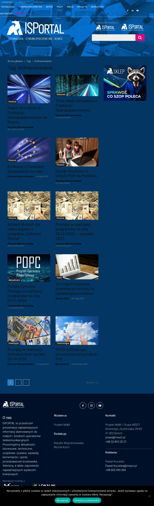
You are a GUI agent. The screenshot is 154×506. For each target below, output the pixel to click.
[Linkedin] (132, 10)
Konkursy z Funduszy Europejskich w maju (26, 169)
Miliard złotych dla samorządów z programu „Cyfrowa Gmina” (24, 231)
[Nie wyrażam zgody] (149, 496)
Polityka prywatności (86, 500)
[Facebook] (128, 10)
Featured (61, 94)
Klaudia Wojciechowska (21, 127)
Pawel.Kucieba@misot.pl (121, 466)
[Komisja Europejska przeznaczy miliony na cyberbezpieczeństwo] (77, 266)
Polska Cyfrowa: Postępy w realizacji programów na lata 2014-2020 (25, 293)
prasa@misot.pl (115, 437)
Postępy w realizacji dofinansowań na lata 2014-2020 (26, 354)
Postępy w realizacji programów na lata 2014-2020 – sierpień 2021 (75, 231)
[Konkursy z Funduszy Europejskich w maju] (29, 150)
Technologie (63, 343)
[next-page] (26, 382)
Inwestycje (14, 343)
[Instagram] (91, 405)
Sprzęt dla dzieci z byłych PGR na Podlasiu (76, 173)
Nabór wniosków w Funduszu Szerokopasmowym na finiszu (27, 115)
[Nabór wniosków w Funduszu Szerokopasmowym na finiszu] (29, 89)
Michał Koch (62, 298)
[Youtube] (137, 10)
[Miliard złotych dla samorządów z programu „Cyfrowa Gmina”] (29, 205)
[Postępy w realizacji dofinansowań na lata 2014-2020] (29, 330)
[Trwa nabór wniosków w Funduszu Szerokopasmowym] (77, 85)
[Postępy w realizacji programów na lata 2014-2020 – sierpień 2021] (77, 205)
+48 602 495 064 (115, 470)
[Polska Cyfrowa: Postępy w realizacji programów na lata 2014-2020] (29, 268)
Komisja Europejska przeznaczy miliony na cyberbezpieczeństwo (75, 289)
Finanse (12, 101)
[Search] (140, 37)
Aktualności (14, 280)
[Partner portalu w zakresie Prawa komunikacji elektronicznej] (133, 27)
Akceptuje (63, 500)
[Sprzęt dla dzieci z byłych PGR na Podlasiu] (77, 152)
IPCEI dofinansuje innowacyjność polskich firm (76, 354)
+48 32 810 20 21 (116, 441)
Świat (59, 277)
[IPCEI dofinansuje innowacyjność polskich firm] (77, 330)
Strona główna (15, 61)
